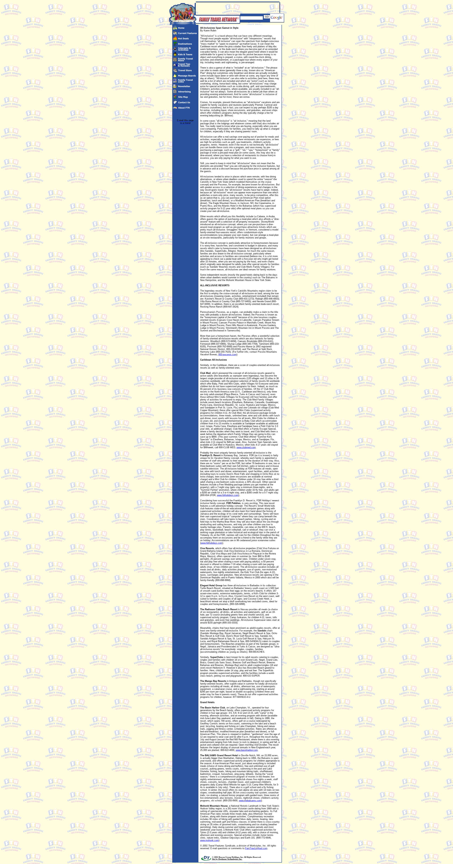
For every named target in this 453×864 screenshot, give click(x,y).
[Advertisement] (237, 7)
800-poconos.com (227, 354)
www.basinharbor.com (247, 750)
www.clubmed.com (246, 447)
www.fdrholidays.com (228, 495)
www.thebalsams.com (250, 800)
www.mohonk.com (209, 840)
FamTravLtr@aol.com (256, 848)
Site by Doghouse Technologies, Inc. (227, 859)
